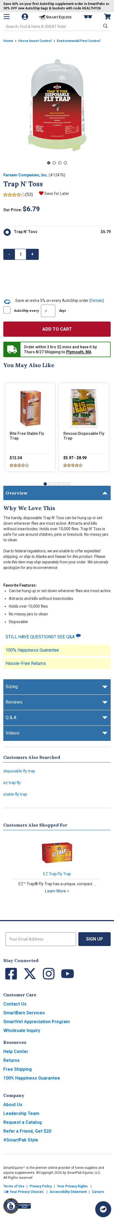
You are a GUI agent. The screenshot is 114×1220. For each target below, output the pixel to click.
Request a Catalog (22, 1122)
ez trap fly (12, 782)
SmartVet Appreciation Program (36, 1021)
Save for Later (56, 193)
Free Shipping (17, 1069)
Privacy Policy (41, 1186)
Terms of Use (13, 1186)
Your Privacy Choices (26, 1192)
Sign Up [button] (94, 939)
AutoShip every (40, 311)
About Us (12, 1104)
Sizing (12, 686)
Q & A (11, 717)
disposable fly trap (19, 771)
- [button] (9, 254)
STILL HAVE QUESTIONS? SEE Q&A (41, 636)
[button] (104, 26)
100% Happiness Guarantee (32, 650)
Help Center (15, 1051)
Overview (17, 493)
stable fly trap (15, 794)
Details (97, 300)
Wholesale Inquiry (21, 1030)
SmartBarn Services (24, 1012)
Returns (11, 1060)
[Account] (25, 16)
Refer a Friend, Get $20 (27, 1131)
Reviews (14, 702)
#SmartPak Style (20, 1140)
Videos (12, 733)
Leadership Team (21, 1113)
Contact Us (15, 1004)
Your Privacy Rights (72, 1186)
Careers (98, 1192)
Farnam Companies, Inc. (25, 175)
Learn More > (57, 891)
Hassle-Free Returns (26, 663)
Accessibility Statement (68, 1192)
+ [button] (32, 254)
